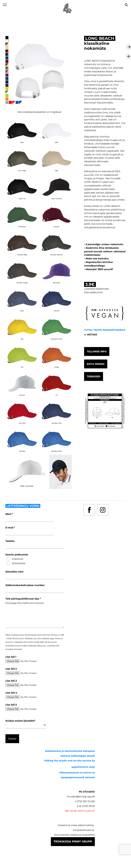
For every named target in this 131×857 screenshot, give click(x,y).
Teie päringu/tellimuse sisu (22, 598)
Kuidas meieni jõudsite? (20, 720)
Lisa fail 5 (11, 704)
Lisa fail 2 (11, 668)
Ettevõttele (18, 563)
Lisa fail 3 (11, 680)
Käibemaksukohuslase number (25, 585)
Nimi (8, 514)
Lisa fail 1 (10, 656)
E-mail (9, 527)
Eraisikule (17, 558)
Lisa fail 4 (11, 692)
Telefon (10, 541)
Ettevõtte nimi (14, 571)
